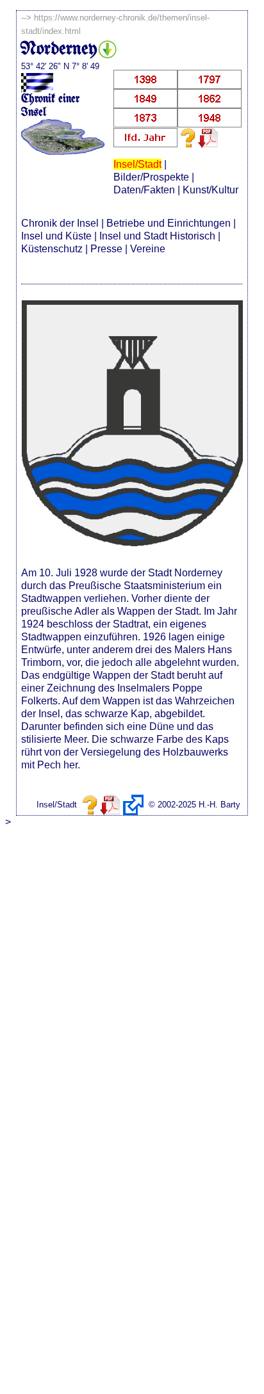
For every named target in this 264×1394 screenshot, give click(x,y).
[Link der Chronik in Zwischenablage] (133, 805)
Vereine (147, 248)
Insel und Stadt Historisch (157, 236)
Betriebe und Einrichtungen (168, 223)
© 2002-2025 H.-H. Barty (194, 804)
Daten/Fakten (144, 189)
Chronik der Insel (60, 223)
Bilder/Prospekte (151, 177)
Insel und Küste (56, 236)
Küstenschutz (52, 248)
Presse (106, 248)
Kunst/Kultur (210, 189)
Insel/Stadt (137, 164)
